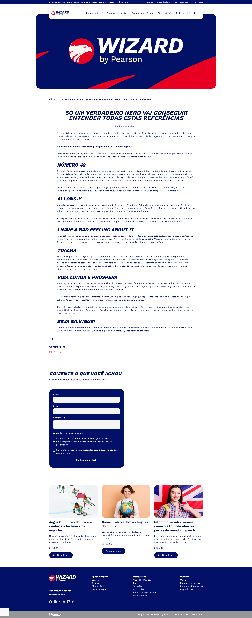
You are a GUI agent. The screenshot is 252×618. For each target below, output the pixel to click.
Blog (196, 13)
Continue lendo (61, 555)
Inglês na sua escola (181, 2)
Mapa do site (186, 589)
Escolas (150, 13)
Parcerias (149, 2)
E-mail (56, 406)
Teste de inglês (183, 13)
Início (52, 99)
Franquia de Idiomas (163, 2)
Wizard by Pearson (142, 580)
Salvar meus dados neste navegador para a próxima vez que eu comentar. (87, 451)
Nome (56, 394)
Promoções (138, 13)
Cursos (95, 580)
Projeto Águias (197, 2)
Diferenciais (98, 586)
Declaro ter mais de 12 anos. (70, 433)
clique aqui (80, 330)
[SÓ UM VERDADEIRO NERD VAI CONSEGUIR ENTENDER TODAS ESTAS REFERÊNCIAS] (60, 13)
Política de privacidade (144, 592)
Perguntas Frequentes (191, 586)
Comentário (59, 417)
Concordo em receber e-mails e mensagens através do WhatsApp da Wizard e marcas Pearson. (84, 441)
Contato (184, 580)
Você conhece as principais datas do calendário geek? (103, 146)
